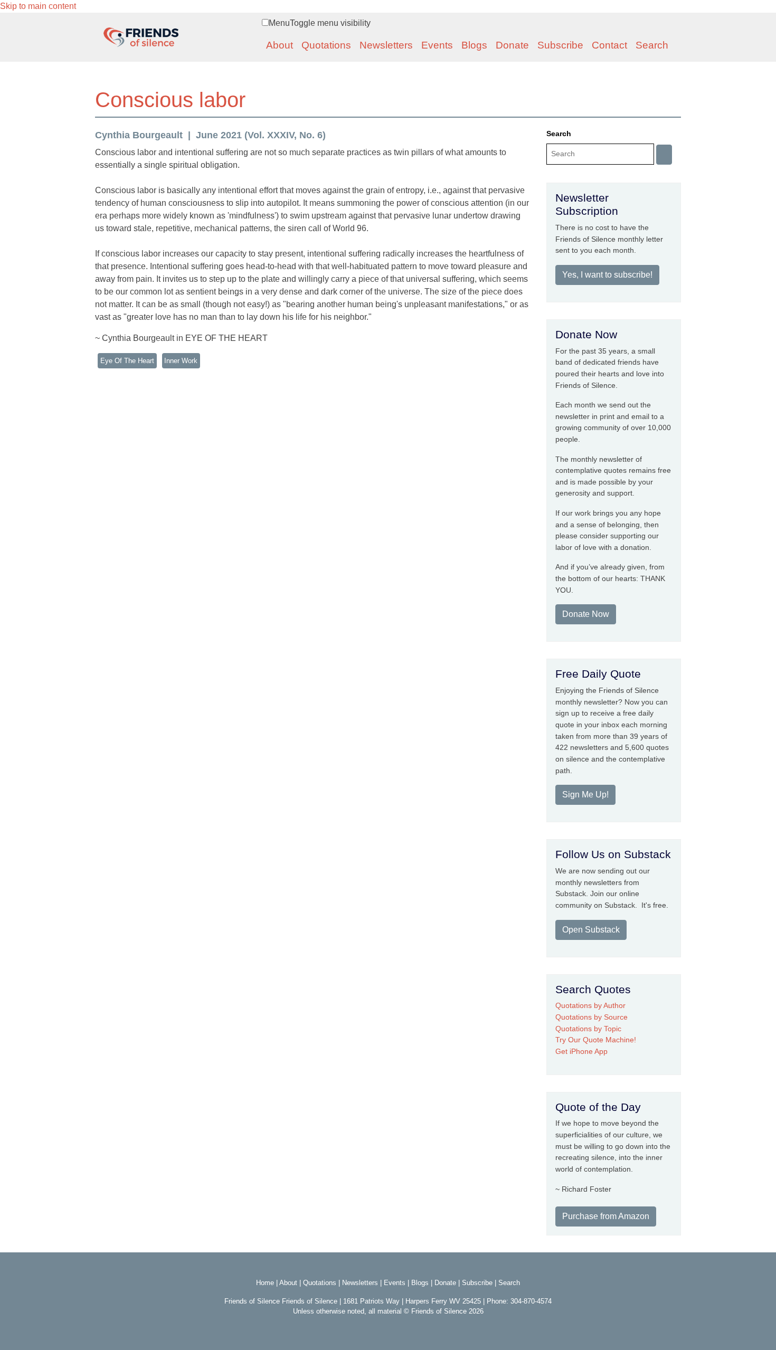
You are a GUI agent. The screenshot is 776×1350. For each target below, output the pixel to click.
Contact (609, 45)
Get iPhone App (581, 1051)
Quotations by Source (591, 1017)
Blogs (474, 45)
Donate (512, 45)
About (279, 45)
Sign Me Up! (585, 794)
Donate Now (585, 614)
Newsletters (386, 45)
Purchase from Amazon (605, 1216)
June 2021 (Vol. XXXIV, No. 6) (261, 135)
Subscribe (560, 45)
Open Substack (591, 929)
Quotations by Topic (588, 1028)
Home (265, 1283)
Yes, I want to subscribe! (607, 274)
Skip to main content (38, 6)
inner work (180, 361)
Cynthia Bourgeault (139, 135)
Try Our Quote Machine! (595, 1039)
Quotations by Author (590, 1005)
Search (652, 45)
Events (437, 45)
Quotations (326, 45)
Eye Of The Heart (127, 361)
